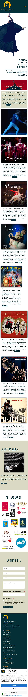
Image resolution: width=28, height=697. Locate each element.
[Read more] (8, 105)
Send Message (8, 607)
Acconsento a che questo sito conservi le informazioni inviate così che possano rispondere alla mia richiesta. (15, 602)
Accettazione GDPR (8, 598)
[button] (26, 671)
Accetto (14, 685)
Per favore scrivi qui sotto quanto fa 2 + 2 (14, 591)
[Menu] (25, 6)
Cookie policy (14, 695)
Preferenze (14, 692)
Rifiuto (14, 688)
